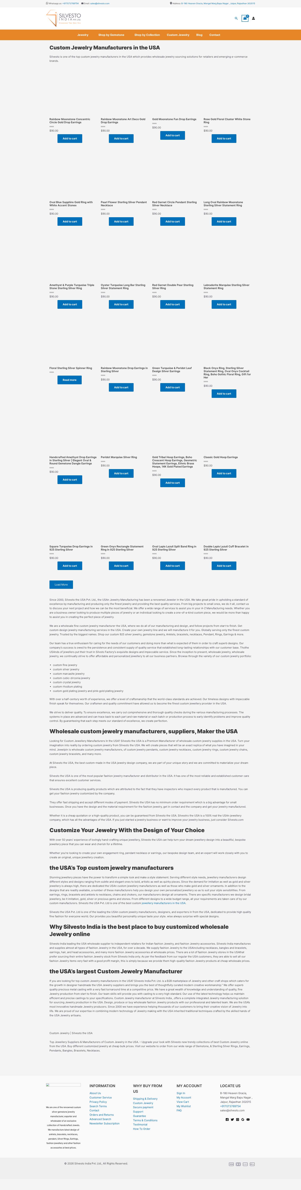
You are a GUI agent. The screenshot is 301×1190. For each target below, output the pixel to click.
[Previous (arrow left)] (5, 1187)
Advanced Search (100, 1119)
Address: (176, 3)
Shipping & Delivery (145, 1098)
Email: (86, 3)
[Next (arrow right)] (16, 1187)
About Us (95, 1093)
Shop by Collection (147, 35)
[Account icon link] (253, 18)
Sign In (181, 1093)
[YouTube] (248, 1119)
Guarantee (139, 1116)
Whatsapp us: (55, 3)
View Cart (183, 1101)
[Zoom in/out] (5, 1181)
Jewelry (82, 35)
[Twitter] (232, 1119)
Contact (214, 35)
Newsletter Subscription (104, 1123)
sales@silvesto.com (99, 3)
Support (138, 1111)
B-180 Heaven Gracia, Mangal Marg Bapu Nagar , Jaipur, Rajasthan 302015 (218, 3)
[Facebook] (227, 1119)
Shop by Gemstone (111, 35)
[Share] (27, 1181)
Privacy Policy (98, 1101)
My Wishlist (184, 1106)
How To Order (141, 1128)
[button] (236, 18)
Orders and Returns (102, 1114)
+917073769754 (70, 3)
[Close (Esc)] (38, 1181)
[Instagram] (237, 1119)
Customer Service (101, 1097)
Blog (199, 35)
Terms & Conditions (145, 1120)
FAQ (179, 1110)
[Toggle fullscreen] (16, 1181)
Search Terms (98, 1106)
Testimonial (140, 1124)
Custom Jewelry (178, 35)
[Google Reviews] (242, 1119)
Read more (69, 380)
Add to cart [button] (70, 138)
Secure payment (143, 1107)
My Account (184, 1097)
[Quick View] (55, 138)
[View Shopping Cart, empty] (245, 18)
